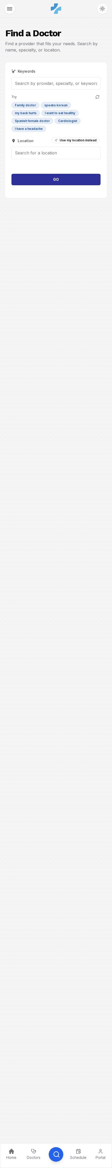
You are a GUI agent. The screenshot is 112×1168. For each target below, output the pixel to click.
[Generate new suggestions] (97, 97)
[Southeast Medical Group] (56, 8)
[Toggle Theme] (102, 8)
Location (26, 140)
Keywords (26, 71)
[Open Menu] (9, 8)
